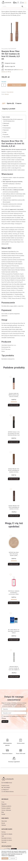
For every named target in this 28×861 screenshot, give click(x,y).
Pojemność (6, 130)
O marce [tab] (18, 103)
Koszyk (3, 823)
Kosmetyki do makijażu (16, 11)
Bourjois (7, 94)
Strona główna (5, 11)
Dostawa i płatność (6, 808)
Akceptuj (5, 858)
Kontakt (3, 814)
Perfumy (4, 832)
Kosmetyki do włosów (7, 840)
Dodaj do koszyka (16, 85)
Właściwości (6, 123)
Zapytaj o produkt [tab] (8, 109)
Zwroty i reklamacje (6, 810)
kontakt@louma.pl (7, 782)
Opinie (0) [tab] (10, 103)
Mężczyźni (4, 842)
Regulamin (4, 804)
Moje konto (4, 821)
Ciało (3, 836)
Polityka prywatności (6, 806)
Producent (5, 134)
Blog (3, 812)
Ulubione (4, 825)
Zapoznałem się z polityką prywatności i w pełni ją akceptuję (14, 717)
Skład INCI (6, 125)
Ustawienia (12, 858)
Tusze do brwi (6, 13)
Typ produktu (7, 136)
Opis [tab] (3, 103)
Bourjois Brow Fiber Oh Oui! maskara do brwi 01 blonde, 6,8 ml (13, 120)
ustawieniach (11, 855)
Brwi (25, 11)
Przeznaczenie (7, 128)
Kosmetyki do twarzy (6, 838)
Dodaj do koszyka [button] (13, 405)
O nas (3, 802)
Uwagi (5, 132)
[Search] (22, 6)
